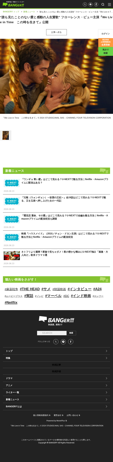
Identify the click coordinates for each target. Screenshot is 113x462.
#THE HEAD (30, 289)
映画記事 (56, 364)
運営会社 (57, 415)
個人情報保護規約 (40, 415)
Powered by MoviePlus (55, 421)
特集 (8, 358)
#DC (66, 296)
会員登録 (105, 42)
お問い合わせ (72, 415)
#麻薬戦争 (11, 289)
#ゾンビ (39, 296)
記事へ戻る (56, 32)
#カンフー (98, 296)
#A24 (97, 289)
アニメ (9, 385)
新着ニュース (12, 399)
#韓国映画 (59, 289)
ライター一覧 (12, 392)
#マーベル (53, 296)
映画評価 (56, 371)
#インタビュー (80, 289)
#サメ (46, 289)
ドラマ (9, 378)
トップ (9, 351)
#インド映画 (81, 296)
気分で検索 (106, 51)
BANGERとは (14, 406)
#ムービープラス (14, 296)
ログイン (106, 33)
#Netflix (11, 302)
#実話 (28, 296)
